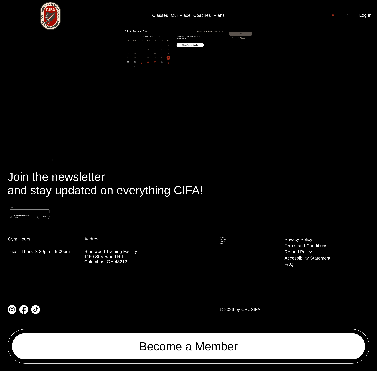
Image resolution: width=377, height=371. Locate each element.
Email (12, 207)
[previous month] (137, 36)
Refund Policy (298, 251)
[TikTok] (35, 309)
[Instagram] (12, 309)
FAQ (289, 264)
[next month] (159, 36)
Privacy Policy (298, 239)
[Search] (348, 15)
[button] (333, 15)
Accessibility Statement (307, 258)
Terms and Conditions (306, 245)
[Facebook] (23, 309)
